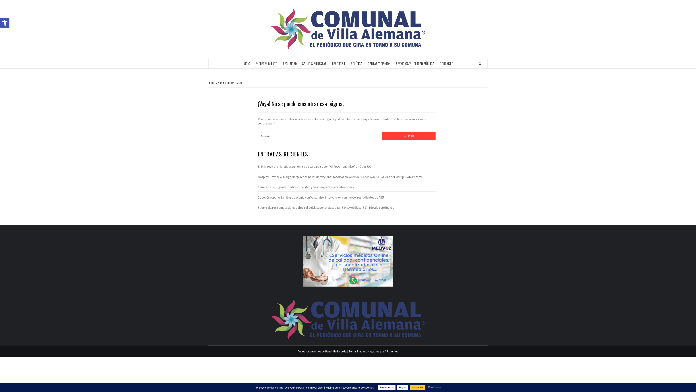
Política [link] (356, 63)
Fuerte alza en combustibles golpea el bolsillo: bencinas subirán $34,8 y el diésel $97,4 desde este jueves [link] (326, 208)
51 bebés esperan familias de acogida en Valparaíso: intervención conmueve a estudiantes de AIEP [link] (321, 197)
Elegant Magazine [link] (368, 351)
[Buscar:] (320, 136)
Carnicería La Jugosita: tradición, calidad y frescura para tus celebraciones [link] (306, 187)
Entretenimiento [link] (266, 63)
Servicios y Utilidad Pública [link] (415, 63)
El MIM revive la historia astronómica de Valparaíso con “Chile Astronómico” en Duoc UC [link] (314, 167)
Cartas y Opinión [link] (379, 63)
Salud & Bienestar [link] (314, 63)
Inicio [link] (246, 63)
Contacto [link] (446, 63)
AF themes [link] (391, 351)
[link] (4, 23)
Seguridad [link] (290, 63)
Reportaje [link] (338, 63)
